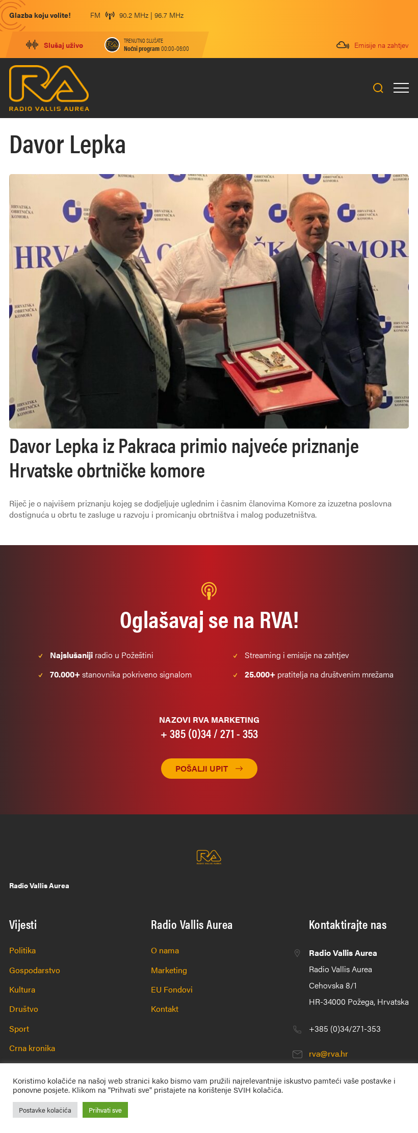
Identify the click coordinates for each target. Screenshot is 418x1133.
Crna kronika (32, 1048)
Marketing (169, 970)
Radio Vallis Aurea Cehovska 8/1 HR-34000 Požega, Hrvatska (359, 977)
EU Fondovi (172, 989)
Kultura (22, 989)
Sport (19, 1028)
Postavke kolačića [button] (45, 1110)
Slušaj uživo (63, 45)
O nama (165, 950)
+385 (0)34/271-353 (345, 1028)
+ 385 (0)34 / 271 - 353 (209, 733)
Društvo (23, 1008)
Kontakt (164, 1008)
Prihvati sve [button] (105, 1110)
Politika (22, 950)
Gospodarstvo (34, 970)
